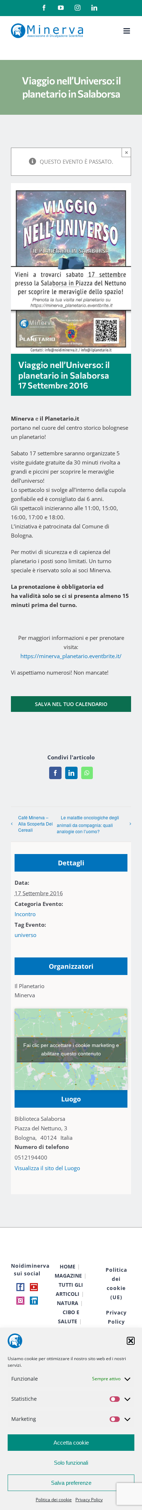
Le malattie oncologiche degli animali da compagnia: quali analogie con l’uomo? (88, 824)
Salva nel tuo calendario (71, 704)
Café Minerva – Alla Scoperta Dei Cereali (35, 823)
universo (25, 934)
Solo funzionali (71, 1463)
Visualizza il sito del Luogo (47, 1168)
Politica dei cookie (54, 1499)
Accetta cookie (71, 1442)
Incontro (25, 914)
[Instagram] (20, 1301)
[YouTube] (34, 1287)
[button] (130, 1340)
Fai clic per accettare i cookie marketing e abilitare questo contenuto (71, 1049)
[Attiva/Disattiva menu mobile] (127, 31)
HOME (67, 1266)
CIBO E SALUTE (68, 1317)
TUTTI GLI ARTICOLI (69, 1289)
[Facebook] (20, 1287)
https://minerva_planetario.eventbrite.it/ (71, 656)
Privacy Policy (89, 1499)
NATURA (67, 1303)
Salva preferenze (71, 1483)
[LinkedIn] (34, 1301)
